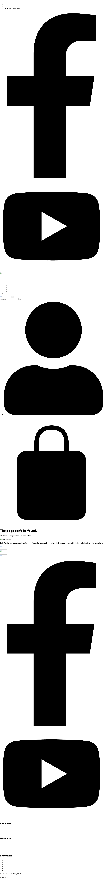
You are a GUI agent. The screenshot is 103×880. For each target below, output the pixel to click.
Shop (6, 283)
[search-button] (20, 299)
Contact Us (8, 293)
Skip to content (5, 1)
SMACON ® (13, 877)
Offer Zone (12, 285)
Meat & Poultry (13, 291)
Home (6, 279)
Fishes (10, 287)
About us (7, 281)
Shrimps (11, 289)
